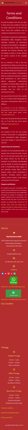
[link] (13, 277)
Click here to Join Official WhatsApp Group (13, 287)
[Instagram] (11, 273)
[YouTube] (5, 273)
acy (5, 417)
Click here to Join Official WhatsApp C (11, 299)
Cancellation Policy (13, 413)
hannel (24, 299)
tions (11, 408)
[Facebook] (2, 273)
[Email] (8, 273)
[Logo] (11, 2)
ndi (9, 408)
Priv (2, 417)
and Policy (9, 417)
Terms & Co (4, 408)
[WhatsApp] (14, 273)
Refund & (4, 413)
